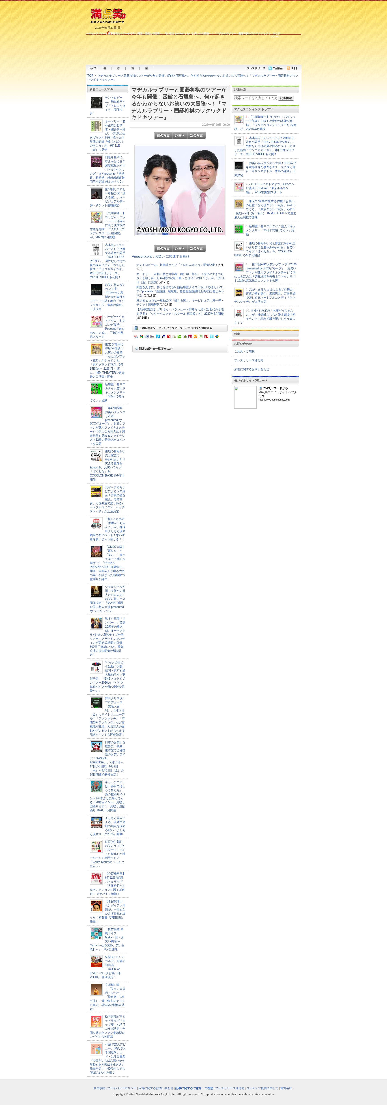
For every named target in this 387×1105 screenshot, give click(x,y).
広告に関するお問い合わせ (251, 369)
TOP (90, 75)
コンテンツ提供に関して (262, 1088)
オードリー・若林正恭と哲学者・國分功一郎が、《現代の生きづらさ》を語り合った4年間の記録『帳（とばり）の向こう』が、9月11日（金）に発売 (180, 278)
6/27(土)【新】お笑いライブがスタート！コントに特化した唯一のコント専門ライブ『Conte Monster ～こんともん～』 (107, 854)
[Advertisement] (182, 51)
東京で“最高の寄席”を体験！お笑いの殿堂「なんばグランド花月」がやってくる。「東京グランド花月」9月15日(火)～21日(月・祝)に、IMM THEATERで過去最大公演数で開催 (107, 360)
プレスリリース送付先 (248, 360)
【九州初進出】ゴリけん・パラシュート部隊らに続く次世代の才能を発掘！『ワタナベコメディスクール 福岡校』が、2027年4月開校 (107, 225)
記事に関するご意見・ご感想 (194, 1088)
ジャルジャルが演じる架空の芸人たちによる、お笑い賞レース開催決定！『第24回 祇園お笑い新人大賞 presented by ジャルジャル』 (107, 599)
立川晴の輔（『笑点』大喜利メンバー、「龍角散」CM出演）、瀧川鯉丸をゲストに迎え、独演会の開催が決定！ (107, 997)
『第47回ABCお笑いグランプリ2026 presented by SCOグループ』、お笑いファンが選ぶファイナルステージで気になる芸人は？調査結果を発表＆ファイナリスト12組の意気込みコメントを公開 (107, 425)
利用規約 (99, 1088)
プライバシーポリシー (121, 1088)
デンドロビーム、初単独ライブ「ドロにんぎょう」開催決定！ (107, 105)
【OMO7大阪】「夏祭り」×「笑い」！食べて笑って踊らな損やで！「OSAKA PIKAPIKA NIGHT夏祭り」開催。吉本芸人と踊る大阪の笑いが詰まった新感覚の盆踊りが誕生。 (107, 563)
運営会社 (286, 1088)
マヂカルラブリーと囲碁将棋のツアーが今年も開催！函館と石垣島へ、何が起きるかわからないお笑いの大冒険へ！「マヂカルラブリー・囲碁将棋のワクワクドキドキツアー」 (179, 103)
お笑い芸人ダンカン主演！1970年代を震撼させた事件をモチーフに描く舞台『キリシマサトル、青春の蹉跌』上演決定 (107, 297)
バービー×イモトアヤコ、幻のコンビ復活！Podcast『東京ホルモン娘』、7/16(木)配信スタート (270, 188)
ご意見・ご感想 (244, 351)
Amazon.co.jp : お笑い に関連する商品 (160, 256)
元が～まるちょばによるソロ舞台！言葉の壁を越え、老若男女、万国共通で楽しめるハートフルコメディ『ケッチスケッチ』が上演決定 (107, 499)
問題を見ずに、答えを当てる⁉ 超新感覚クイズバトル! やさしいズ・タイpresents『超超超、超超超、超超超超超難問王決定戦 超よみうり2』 (107, 169)
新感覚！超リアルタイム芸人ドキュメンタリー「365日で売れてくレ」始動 (107, 392)
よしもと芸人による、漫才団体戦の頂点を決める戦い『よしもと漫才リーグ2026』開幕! (107, 826)
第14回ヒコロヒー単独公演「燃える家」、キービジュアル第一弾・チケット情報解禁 (108, 197)
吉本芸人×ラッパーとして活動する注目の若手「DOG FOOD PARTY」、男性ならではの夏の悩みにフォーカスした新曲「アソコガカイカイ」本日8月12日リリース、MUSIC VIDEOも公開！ (108, 261)
